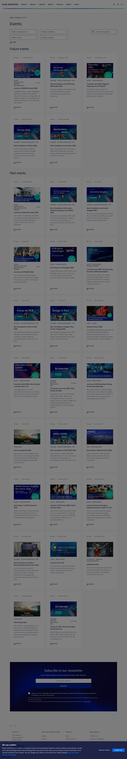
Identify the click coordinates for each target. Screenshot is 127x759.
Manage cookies (104, 750)
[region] (63, 750)
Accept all (118, 750)
